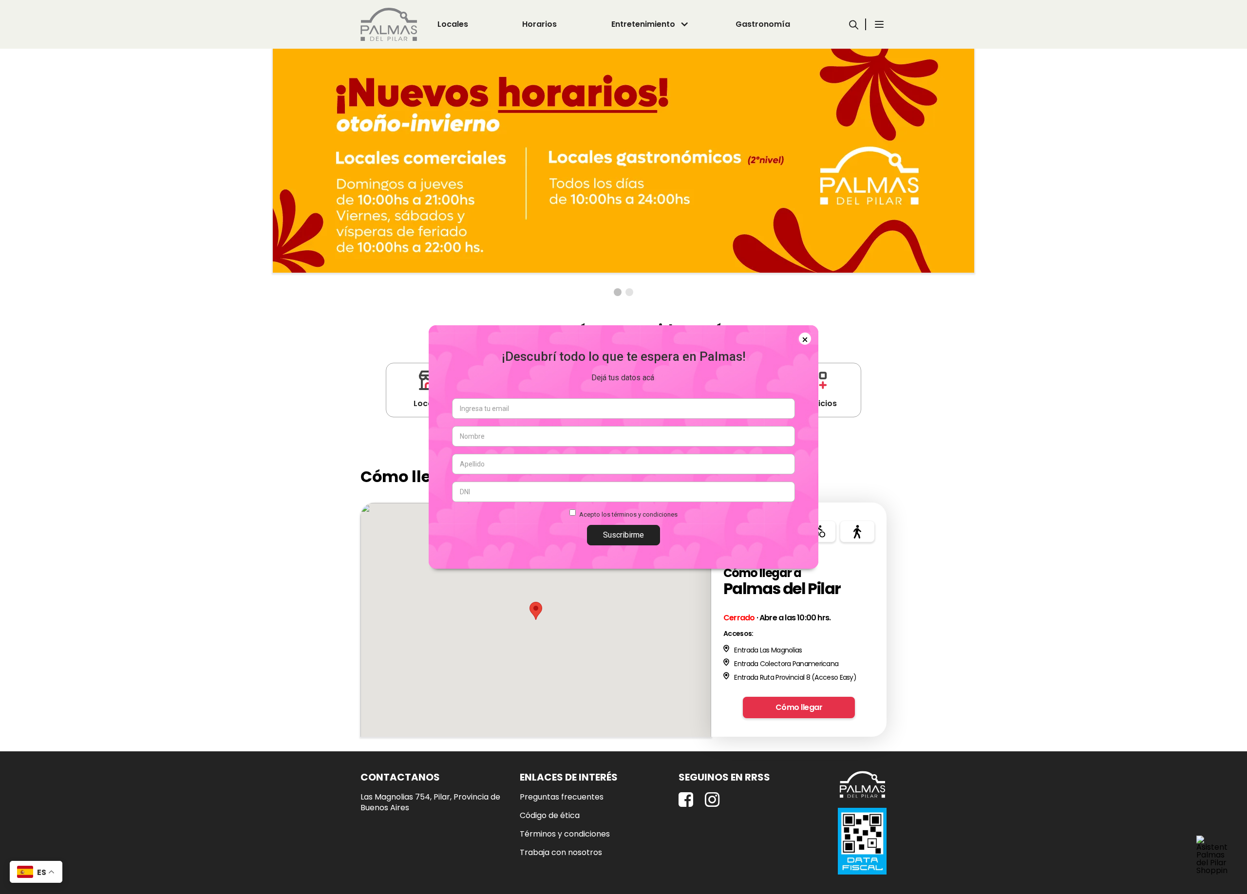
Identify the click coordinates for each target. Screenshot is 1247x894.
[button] (535, 611)
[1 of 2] (618, 292)
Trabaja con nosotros (561, 852)
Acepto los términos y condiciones (628, 514)
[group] (623, 161)
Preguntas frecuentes (562, 797)
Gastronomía (763, 24)
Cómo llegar (799, 707)
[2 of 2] (629, 292)
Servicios (818, 403)
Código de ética (550, 815)
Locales (452, 24)
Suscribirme (623, 535)
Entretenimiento (643, 24)
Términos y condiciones (565, 834)
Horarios (539, 24)
